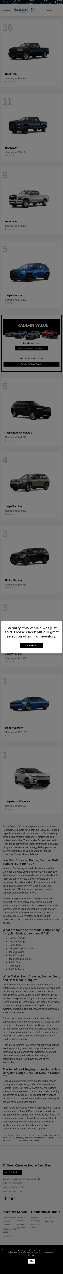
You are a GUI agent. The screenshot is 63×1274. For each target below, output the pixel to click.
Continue (31, 645)
